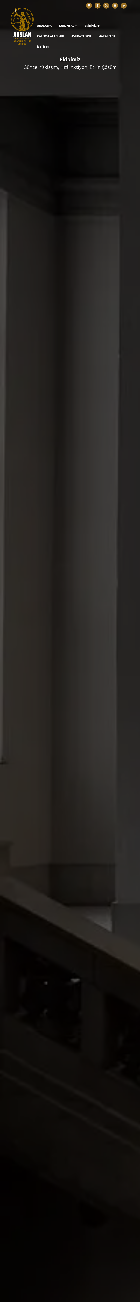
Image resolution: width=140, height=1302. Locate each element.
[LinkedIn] (123, 5)
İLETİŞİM (43, 46)
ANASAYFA (44, 25)
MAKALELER (107, 36)
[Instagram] (115, 5)
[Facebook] (97, 5)
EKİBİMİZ (91, 25)
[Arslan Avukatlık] (22, 26)
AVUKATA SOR (81, 36)
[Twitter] (106, 5)
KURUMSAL (66, 25)
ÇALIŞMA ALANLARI (50, 36)
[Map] (89, 5)
